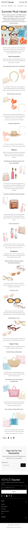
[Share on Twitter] (11, 438)
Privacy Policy (11, 524)
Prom (15, 5)
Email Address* (5, 462)
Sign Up (14, 491)
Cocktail (26, 5)
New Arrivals (4, 5)
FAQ (2, 513)
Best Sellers (10, 5)
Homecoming (20, 5)
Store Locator (21, 2)
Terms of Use (17, 524)
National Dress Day (5, 511)
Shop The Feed (4, 506)
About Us (3, 504)
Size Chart (3, 508)
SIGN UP (23, 465)
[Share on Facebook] (8, 438)
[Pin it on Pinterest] (14, 438)
